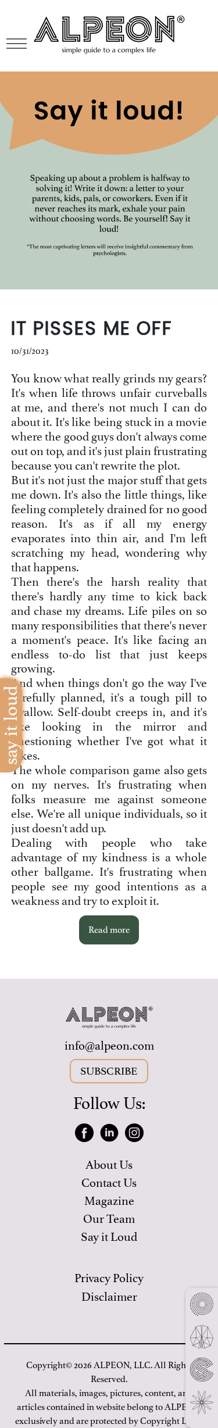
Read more (109, 930)
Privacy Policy (109, 1278)
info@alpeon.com (109, 1046)
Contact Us (109, 1183)
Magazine (109, 1201)
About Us (109, 1165)
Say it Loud (109, 1237)
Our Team (109, 1219)
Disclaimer (109, 1297)
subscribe (109, 1071)
